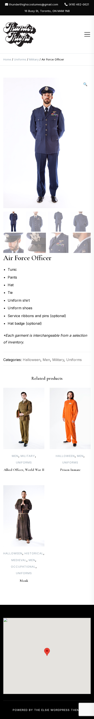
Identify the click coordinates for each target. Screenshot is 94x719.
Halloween (31, 360)
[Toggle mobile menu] (87, 34)
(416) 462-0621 (79, 4)
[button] (85, 84)
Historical (33, 553)
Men (46, 360)
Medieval (18, 560)
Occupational (23, 566)
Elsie (45, 710)
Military (34, 59)
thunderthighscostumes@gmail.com (33, 4)
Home (7, 59)
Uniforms (20, 59)
